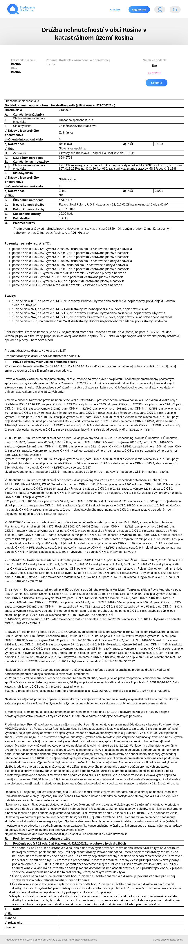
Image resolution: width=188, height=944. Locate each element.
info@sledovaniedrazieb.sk (83, 939)
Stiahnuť (156, 83)
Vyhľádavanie (174, 10)
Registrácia (139, 9)
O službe (115, 9)
